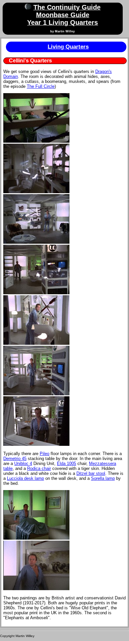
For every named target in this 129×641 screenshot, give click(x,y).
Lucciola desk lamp (25, 478)
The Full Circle (41, 86)
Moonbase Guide (62, 14)
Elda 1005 (66, 463)
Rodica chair (39, 468)
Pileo (44, 453)
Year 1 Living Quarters (62, 22)
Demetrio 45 (14, 458)
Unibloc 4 (23, 463)
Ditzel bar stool (90, 473)
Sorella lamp (103, 478)
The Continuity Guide (67, 7)
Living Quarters (68, 47)
